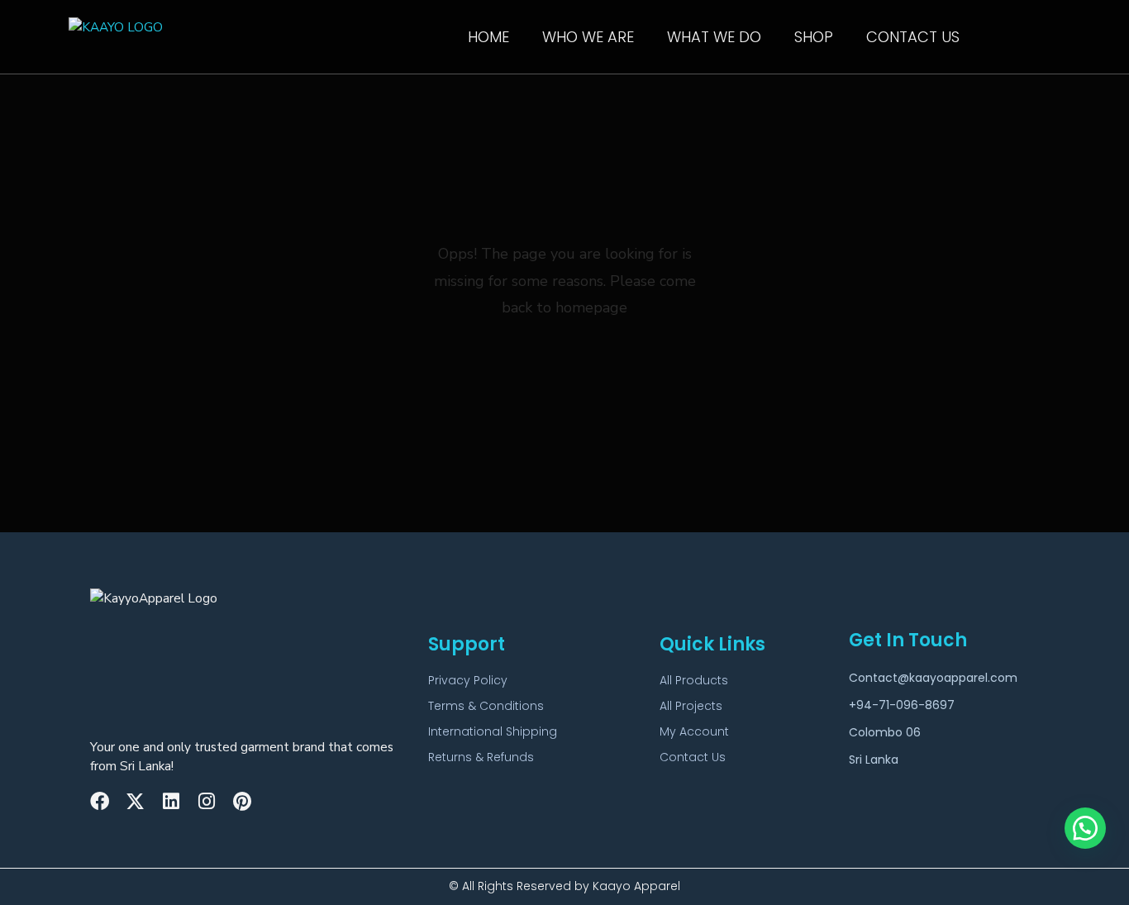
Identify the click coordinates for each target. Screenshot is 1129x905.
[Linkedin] (170, 801)
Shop (813, 36)
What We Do (714, 36)
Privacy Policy (467, 680)
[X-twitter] (135, 801)
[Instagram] (206, 801)
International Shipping (492, 731)
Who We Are (588, 36)
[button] (1085, 828)
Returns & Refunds (481, 757)
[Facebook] (99, 801)
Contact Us (913, 36)
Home (488, 36)
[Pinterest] (241, 801)
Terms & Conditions (486, 706)
